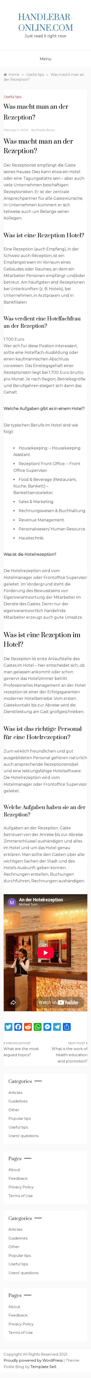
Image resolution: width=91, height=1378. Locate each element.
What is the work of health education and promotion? (69, 1054)
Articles (15, 1092)
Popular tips (19, 1118)
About (14, 1169)
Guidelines (17, 1101)
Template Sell (43, 1366)
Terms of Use (20, 1195)
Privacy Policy (20, 1187)
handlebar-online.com (45, 23)
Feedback (17, 1178)
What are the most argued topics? (21, 1051)
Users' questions (23, 1135)
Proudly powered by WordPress (34, 1360)
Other (13, 1110)
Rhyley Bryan (45, 130)
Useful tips (12, 97)
